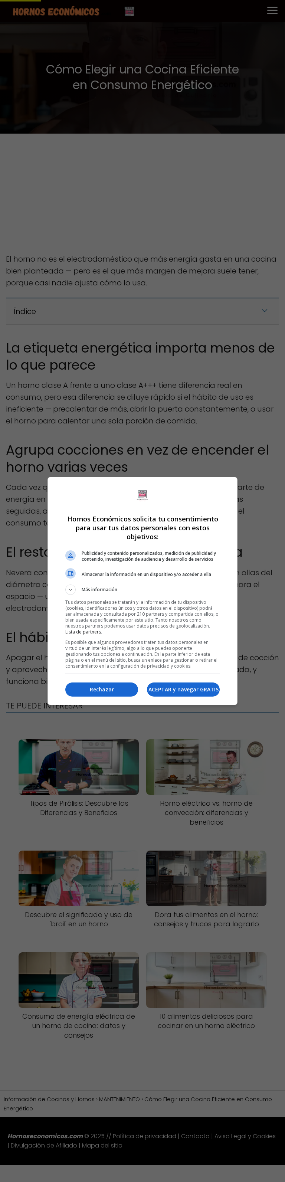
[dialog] (143, 591)
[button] (142, 590)
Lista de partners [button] (83, 632)
